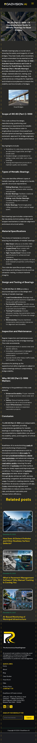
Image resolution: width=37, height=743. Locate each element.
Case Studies (7, 676)
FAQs (4, 683)
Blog (4, 673)
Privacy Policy (7, 686)
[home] (16, 4)
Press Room (7, 680)
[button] (32, 4)
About (5, 669)
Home (5, 666)
